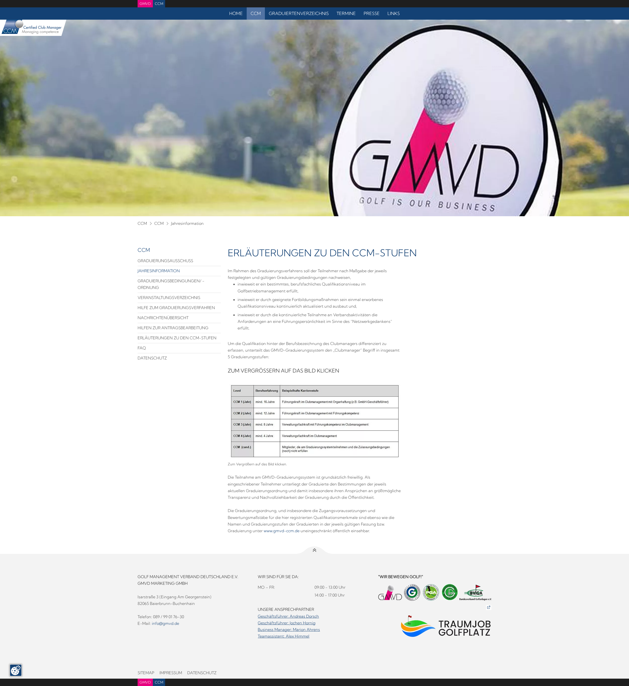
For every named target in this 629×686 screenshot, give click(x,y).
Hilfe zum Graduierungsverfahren (176, 307)
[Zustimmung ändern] (16, 670)
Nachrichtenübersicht (163, 317)
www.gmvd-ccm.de (282, 530)
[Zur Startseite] (30, 28)
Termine (346, 13)
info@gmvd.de (165, 623)
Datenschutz (152, 358)
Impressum (170, 672)
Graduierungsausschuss (165, 260)
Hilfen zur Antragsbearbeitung (173, 327)
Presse (372, 13)
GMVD (145, 3)
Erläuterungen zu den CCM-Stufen (177, 337)
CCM (159, 3)
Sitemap (146, 672)
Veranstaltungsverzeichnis (169, 297)
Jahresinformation (187, 223)
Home (236, 13)
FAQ (142, 347)
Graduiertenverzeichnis (299, 13)
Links (393, 13)
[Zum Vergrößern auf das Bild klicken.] (314, 421)
